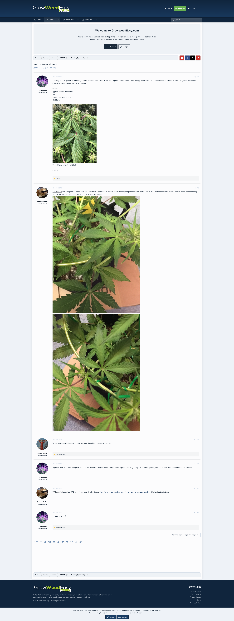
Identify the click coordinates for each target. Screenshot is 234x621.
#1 (198, 77)
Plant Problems (196, 594)
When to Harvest (195, 597)
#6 (198, 513)
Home (39, 20)
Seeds (199, 600)
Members (88, 20)
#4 (198, 464)
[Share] (194, 76)
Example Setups (195, 603)
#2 (198, 188)
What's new (70, 20)
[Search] (199, 8)
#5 (198, 488)
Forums (51, 20)
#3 (198, 439)
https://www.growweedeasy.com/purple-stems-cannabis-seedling (124, 492)
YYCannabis (39, 68)
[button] (194, 8)
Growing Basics (195, 591)
